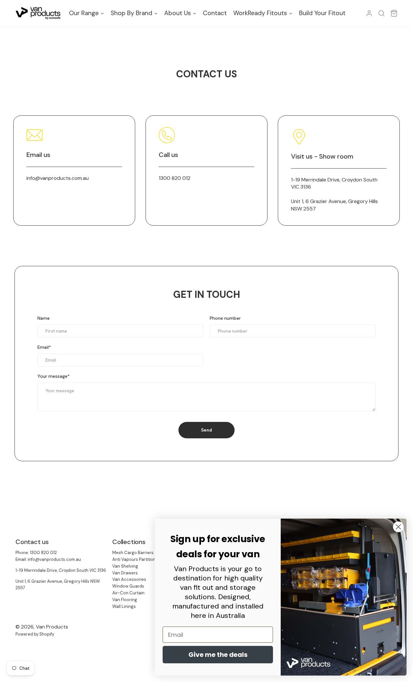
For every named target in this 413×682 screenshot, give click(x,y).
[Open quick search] (381, 13)
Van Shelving (125, 566)
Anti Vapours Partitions (135, 559)
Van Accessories (129, 579)
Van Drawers (125, 573)
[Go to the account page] (369, 13)
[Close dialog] (398, 526)
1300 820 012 (174, 178)
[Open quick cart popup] (394, 13)
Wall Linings (124, 606)
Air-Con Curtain (128, 593)
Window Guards (128, 586)
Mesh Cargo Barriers (133, 552)
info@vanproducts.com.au (57, 178)
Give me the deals (217, 654)
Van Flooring (124, 599)
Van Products (52, 626)
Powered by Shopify (34, 634)
